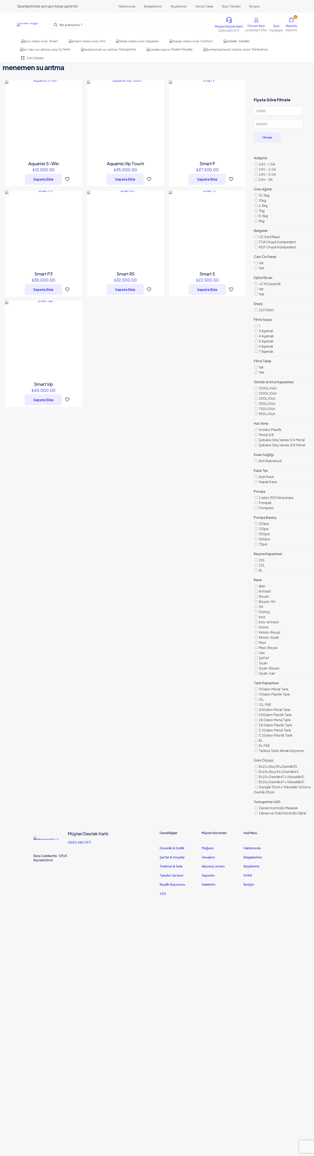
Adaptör (261, 158)
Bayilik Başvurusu (172, 884)
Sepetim (208, 875)
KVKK (248, 875)
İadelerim (208, 884)
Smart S (207, 273)
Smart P (207, 163)
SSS (163, 893)
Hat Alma (261, 423)
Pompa (259, 491)
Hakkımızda (252, 848)
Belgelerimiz (253, 857)
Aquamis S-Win (43, 163)
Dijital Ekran (263, 277)
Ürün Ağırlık (263, 189)
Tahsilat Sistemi (171, 875)
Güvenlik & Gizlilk (172, 848)
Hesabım (208, 857)
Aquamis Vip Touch (125, 163)
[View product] (76, 95)
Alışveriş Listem (213, 866)
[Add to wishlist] (76, 105)
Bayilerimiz (252, 866)
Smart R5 (125, 273)
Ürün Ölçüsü (263, 760)
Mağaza (207, 848)
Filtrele (267, 137)
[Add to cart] (76, 86)
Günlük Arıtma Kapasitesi (273, 382)
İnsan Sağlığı (264, 454)
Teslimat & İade (171, 866)
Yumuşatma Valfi (267, 801)
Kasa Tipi (261, 470)
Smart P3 (43, 273)
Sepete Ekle (43, 179)
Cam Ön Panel (265, 256)
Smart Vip (43, 384)
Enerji (258, 303)
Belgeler (261, 230)
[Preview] (76, 114)
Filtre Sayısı (263, 319)
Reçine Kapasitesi (268, 553)
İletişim (249, 884)
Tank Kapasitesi (266, 683)
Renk (258, 580)
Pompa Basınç (265, 517)
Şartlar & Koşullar (172, 857)
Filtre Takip (262, 361)
